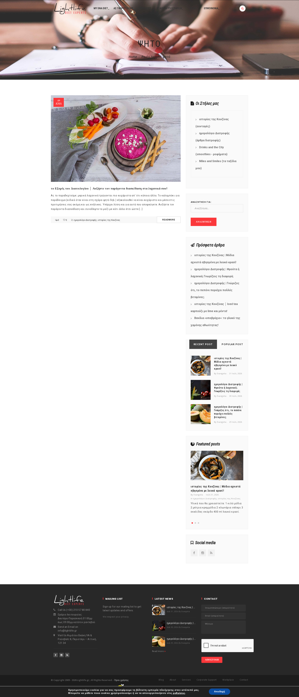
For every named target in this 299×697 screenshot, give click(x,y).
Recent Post (203, 344)
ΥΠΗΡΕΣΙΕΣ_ (146, 8)
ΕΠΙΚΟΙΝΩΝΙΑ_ (212, 8)
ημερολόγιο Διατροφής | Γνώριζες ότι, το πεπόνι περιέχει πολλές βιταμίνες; (215, 290)
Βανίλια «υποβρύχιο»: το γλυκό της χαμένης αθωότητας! (215, 321)
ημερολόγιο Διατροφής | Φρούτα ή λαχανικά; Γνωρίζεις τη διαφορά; (215, 273)
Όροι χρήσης (121, 680)
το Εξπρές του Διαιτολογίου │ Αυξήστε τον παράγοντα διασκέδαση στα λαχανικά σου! (109, 188)
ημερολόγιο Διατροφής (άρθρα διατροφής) (213, 137)
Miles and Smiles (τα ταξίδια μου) (216, 164)
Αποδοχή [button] (219, 691)
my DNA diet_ (101, 8)
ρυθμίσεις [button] (179, 693)
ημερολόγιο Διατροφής (85, 220)
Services (186, 680)
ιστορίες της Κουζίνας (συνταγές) (212, 123)
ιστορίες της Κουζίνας (109, 220)
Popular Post (232, 344)
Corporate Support (207, 680)
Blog (161, 680)
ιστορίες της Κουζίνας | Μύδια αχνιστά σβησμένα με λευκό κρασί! (213, 259)
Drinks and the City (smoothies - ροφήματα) (211, 151)
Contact (244, 680)
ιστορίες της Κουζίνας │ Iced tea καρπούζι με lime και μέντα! (214, 307)
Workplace (228, 680)
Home (133, 57)
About (173, 680)
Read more (158, 651)
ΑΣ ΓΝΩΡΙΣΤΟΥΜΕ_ (124, 8)
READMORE (168, 220)
